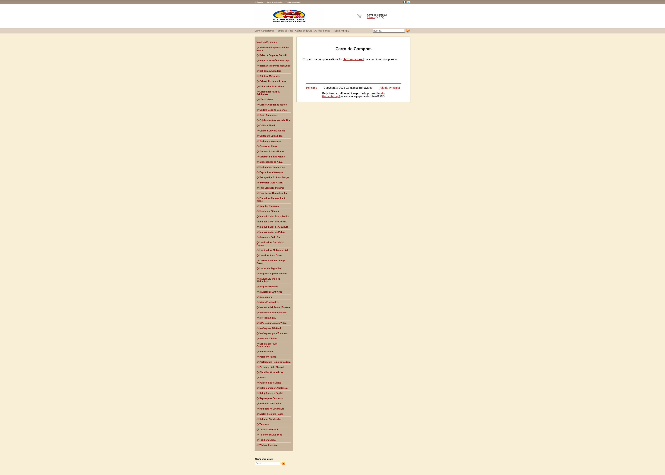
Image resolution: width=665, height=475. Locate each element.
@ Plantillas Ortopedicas (269, 372)
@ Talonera (262, 424)
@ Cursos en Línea (266, 146)
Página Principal (341, 30)
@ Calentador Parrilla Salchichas (268, 93)
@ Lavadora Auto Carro (269, 255)
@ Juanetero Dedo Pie (268, 237)
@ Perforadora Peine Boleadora (273, 362)
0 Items (371, 17)
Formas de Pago (285, 30)
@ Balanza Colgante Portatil (271, 55)
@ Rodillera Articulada (268, 403)
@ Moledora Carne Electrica (271, 312)
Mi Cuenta (259, 2)
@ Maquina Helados (267, 286)
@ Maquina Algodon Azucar (271, 273)
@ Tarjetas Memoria (267, 429)
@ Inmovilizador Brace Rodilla (272, 216)
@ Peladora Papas (266, 356)
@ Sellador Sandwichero (269, 419)
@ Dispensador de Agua (269, 162)
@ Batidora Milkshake (268, 76)
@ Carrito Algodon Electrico (271, 104)
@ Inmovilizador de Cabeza (271, 221)
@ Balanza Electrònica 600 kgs (273, 60)
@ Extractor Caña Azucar (269, 182)
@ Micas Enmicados (267, 302)
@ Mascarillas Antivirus (269, 292)
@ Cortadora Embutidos (269, 136)
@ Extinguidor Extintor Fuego (272, 177)
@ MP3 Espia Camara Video (271, 323)
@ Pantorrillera (264, 351)
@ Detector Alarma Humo (270, 151)
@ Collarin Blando (266, 125)
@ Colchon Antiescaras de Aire (273, 120)
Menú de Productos (266, 42)
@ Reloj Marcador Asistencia (271, 388)
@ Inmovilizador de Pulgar (270, 232)
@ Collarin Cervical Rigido (270, 130)
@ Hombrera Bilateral (268, 211)
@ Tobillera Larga (266, 440)
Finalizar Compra (293, 2)
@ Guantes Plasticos (267, 206)
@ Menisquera (264, 297)
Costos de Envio (303, 30)
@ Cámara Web (264, 99)
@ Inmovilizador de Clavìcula (272, 227)
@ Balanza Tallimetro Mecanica (273, 65)
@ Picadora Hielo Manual (270, 367)
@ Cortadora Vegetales (268, 141)
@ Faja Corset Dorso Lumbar (272, 193)
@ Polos (261, 377)
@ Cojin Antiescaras (267, 115)
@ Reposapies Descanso (269, 398)
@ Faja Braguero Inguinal (270, 188)
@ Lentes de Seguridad (269, 268)
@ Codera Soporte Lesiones (271, 110)
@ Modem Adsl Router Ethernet (273, 307)
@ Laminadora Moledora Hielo (272, 250)
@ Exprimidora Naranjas (269, 172)
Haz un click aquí (353, 59)
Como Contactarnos (264, 30)
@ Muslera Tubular (266, 338)
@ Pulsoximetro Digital (268, 382)
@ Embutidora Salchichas (270, 167)
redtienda (378, 93)
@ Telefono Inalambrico (269, 434)
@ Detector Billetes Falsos (270, 156)
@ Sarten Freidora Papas (269, 414)
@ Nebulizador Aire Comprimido (266, 345)
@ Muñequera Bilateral (268, 328)
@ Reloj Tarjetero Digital (269, 393)
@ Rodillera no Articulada (270, 408)
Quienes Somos (322, 30)
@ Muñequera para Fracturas (271, 333)
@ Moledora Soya (266, 317)
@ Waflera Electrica (266, 445)
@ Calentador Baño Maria (270, 86)
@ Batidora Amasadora (268, 71)
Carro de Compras (274, 2)
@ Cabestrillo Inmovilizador (271, 81)
